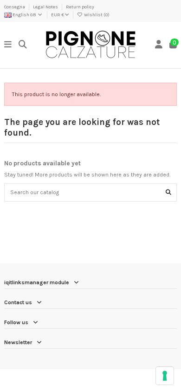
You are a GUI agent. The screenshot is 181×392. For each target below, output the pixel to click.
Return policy (80, 7)
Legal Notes (46, 7)
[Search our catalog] (168, 192)
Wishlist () (96, 15)
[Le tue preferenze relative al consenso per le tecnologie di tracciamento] (165, 376)
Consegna (15, 7)
